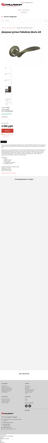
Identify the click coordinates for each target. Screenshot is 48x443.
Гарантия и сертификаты (7, 388)
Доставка (27, 388)
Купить (7, 131)
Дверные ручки (12, 27)
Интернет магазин (6, 399)
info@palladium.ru (7, 427)
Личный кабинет (26, 9)
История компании (6, 387)
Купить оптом (6, 136)
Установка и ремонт (29, 390)
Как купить (27, 385)
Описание (3, 142)
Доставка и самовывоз (8, 134)
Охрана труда (4, 392)
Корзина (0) (24, 12)
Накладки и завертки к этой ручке (9, 173)
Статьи (26, 393)
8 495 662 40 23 (29, 2)
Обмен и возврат (28, 392)
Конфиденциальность (6, 390)
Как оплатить (28, 387)
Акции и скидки (5, 402)
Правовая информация (7, 389)
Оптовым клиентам (6, 401)
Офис (26, 399)
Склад (26, 400)
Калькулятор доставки (29, 389)
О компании (4, 385)
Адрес (19, 9)
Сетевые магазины (6, 400)
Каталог (6, 27)
